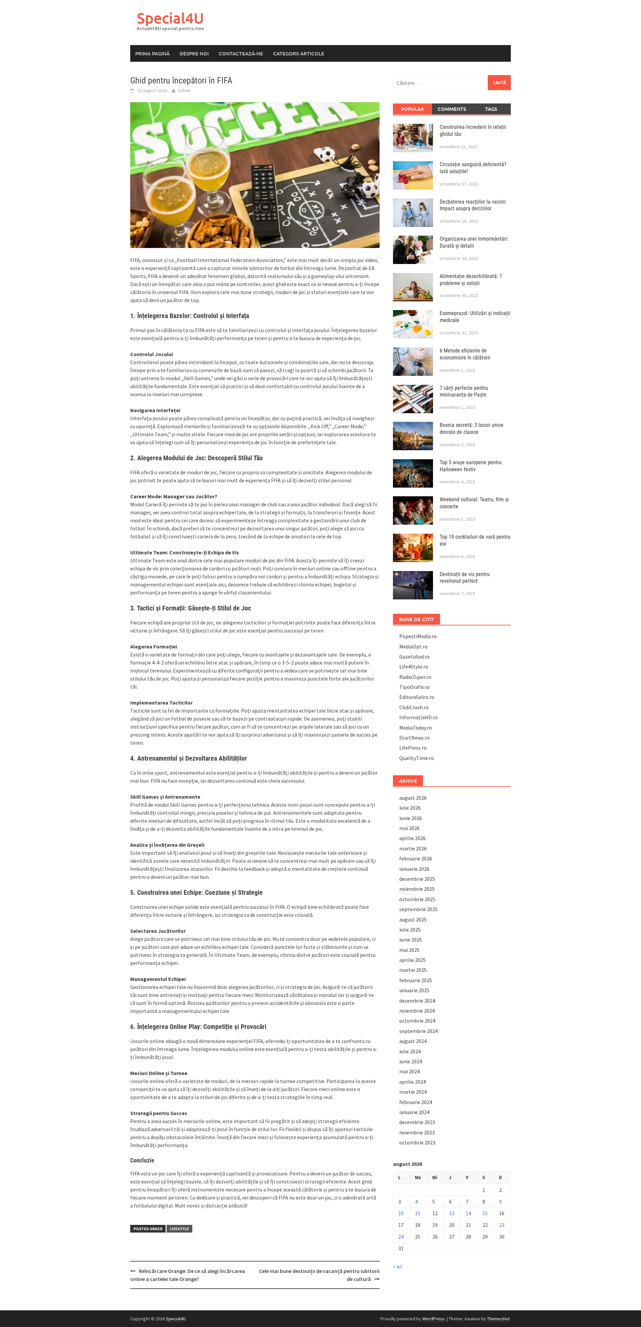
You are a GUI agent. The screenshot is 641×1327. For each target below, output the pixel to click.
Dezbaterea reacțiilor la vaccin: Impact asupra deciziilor (473, 205)
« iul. (398, 1266)
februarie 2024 (415, 1102)
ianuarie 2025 (414, 990)
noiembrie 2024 (417, 1010)
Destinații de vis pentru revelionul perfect (465, 577)
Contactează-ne (241, 53)
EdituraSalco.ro (416, 697)
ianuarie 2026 (414, 868)
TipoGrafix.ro (414, 687)
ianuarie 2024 (414, 1112)
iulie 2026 (410, 807)
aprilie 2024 (412, 1081)
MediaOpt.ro (413, 646)
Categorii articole (298, 53)
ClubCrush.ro (414, 707)
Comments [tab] (452, 108)
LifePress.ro (413, 747)
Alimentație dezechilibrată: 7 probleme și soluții (471, 279)
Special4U (170, 18)
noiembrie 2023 (417, 1132)
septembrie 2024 (418, 1031)
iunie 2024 (410, 1061)
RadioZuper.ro (415, 677)
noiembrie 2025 (417, 888)
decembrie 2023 (417, 1122)
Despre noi (194, 53)
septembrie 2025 (418, 909)
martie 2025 (413, 970)
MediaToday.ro (415, 727)
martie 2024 (413, 1091)
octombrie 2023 (417, 1142)
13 (451, 1213)
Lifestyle (179, 1228)
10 (401, 1213)
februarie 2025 (415, 980)
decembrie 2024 (417, 1000)
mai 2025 (409, 950)
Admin (184, 90)
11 (417, 1213)
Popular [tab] (412, 108)
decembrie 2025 (417, 878)
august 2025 (413, 919)
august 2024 (413, 1041)
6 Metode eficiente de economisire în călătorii (465, 354)
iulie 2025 (410, 929)
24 (401, 1236)
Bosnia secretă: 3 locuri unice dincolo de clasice (471, 428)
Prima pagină (152, 53)
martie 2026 (413, 848)
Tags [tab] (491, 108)
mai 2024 (409, 1071)
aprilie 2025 (412, 960)
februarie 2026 (415, 858)
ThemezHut (498, 1319)
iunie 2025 (410, 939)
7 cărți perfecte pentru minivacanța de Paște (464, 391)
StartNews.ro (414, 737)
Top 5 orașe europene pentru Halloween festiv (471, 466)
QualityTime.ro (416, 758)
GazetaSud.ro (414, 656)
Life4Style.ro (413, 666)
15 (485, 1213)
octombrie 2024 (417, 1020)
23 (501, 1225)
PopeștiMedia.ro (418, 636)
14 (468, 1213)
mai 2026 (409, 828)
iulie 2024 (410, 1051)
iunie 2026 (410, 818)
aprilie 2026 (412, 838)
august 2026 (413, 797)
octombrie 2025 (417, 899)
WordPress (433, 1319)
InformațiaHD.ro (418, 717)
